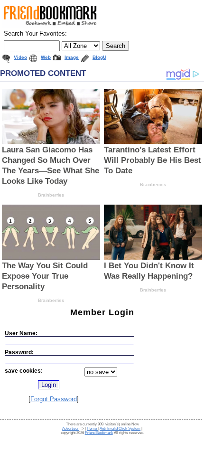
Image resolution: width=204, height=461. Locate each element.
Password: (19, 352)
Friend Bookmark (99, 433)
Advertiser (70, 428)
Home (92, 428)
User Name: (21, 333)
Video (20, 57)
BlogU (99, 57)
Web (46, 57)
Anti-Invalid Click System (120, 428)
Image (72, 57)
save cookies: (24, 370)
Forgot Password (53, 399)
